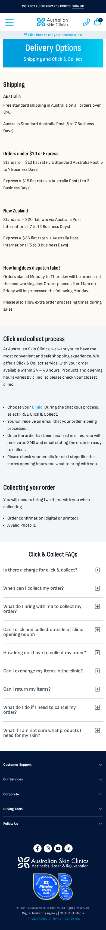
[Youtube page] (58, 848)
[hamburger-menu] (9, 22)
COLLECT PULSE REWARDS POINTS (53, 6)
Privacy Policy (37, 919)
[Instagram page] (48, 848)
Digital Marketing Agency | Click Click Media (53, 913)
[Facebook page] (37, 848)
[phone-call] (86, 22)
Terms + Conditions (66, 919)
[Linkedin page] (68, 848)
